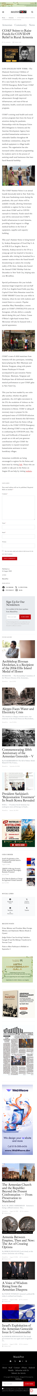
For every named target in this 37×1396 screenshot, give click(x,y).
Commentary (13, 1180)
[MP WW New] (17, 1120)
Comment (5, 494)
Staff (10, 1367)
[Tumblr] (26, 1361)
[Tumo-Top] (18, 4)
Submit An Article (19, 1373)
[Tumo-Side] (17, 969)
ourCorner (24, 1321)
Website (4, 542)
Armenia (5, 1232)
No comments (7, 42)
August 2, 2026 (6, 864)
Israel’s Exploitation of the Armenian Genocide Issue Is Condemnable (11, 860)
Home (3, 18)
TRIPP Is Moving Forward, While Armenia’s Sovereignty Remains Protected (11, 870)
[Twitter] (15, 1361)
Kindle (11, 1370)
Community (20, 25)
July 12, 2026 (5, 883)
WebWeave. (18, 1379)
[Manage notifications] (31, 1390)
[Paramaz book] (18, 1003)
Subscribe (25, 617)
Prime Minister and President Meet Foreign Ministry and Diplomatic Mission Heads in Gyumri (17, 930)
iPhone (24, 1367)
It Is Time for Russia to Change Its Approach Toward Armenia (12, 879)
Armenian (11, 18)
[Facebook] (10, 1361)
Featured (20, 1180)
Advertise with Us (22, 1370)
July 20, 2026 (5, 874)
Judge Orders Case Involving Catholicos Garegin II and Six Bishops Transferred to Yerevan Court (16, 939)
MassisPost (5, 579)
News (32, 25)
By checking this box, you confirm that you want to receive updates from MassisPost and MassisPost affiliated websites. (18, 623)
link (20, 464)
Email (4, 532)
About (4, 1367)
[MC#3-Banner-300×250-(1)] (18, 833)
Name (4, 523)
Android (31, 1367)
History (25, 1232)
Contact (17, 1367)
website (29, 471)
